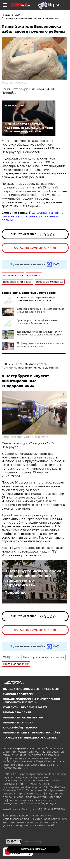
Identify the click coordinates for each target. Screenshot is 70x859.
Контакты (10, 707)
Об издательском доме (21, 689)
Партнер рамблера (33, 842)
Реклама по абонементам (23, 717)
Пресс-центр (51, 689)
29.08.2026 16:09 (12, 364)
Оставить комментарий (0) (35, 247)
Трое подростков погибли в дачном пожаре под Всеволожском (37, 322)
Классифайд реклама (20, 727)
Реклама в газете (34, 707)
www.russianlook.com (15, 82)
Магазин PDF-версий (18, 694)
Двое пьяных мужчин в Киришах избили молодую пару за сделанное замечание (39, 333)
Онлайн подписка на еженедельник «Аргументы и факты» (31, 701)
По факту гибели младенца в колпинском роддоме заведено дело (40, 344)
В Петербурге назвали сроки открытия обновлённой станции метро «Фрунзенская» (32, 578)
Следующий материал (33, 849)
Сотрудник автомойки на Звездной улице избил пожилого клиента (40, 310)
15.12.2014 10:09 (11, 14)
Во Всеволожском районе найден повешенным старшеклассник (36, 299)
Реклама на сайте (17, 712)
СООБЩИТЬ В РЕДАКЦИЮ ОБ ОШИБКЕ (30, 737)
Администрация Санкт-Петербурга (25, 436)
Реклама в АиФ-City (18, 722)
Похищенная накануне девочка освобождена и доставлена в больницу (32, 216)
